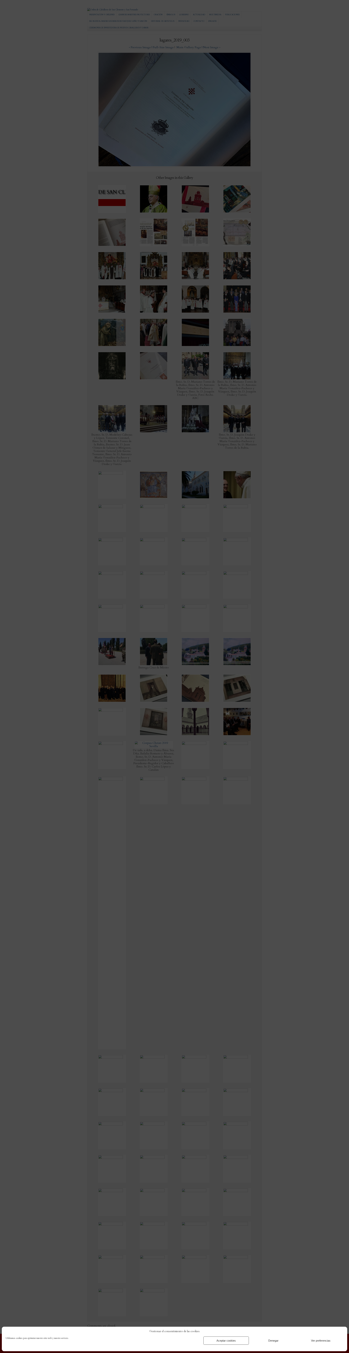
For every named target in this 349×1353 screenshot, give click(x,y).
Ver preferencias (320, 1340)
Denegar (273, 1340)
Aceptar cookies (226, 1340)
